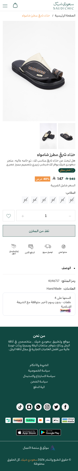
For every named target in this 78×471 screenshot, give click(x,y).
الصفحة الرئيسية (65, 15)
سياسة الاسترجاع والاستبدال (39, 375)
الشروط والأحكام (39, 364)
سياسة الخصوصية (39, 370)
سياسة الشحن (39, 381)
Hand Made (54, 289)
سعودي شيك (29, 459)
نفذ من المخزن (39, 231)
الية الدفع (39, 386)
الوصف (66, 268)
